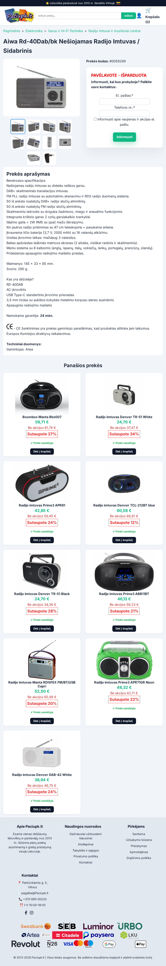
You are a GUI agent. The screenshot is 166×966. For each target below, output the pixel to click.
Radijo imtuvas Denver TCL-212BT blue (124, 505)
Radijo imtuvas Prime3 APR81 (42, 505)
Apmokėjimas (139, 852)
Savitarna (138, 834)
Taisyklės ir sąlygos (85, 850)
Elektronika (34, 31)
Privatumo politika (85, 856)
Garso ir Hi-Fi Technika (65, 31)
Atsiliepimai (85, 844)
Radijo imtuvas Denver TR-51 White (124, 417)
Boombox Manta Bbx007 (42, 417)
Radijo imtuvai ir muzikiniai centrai (114, 31)
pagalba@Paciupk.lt (34, 893)
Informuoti (124, 137)
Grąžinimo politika (139, 858)
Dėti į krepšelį (42, 451)
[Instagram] (31, 912)
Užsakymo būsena (139, 840)
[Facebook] (26, 912)
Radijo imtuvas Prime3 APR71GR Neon (124, 682)
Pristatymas (139, 846)
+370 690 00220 (35, 899)
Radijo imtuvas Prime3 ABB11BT (124, 594)
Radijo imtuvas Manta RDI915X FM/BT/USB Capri (42, 684)
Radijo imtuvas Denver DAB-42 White (42, 775)
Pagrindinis (11, 31)
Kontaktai (85, 862)
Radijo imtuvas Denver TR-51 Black (42, 594)
